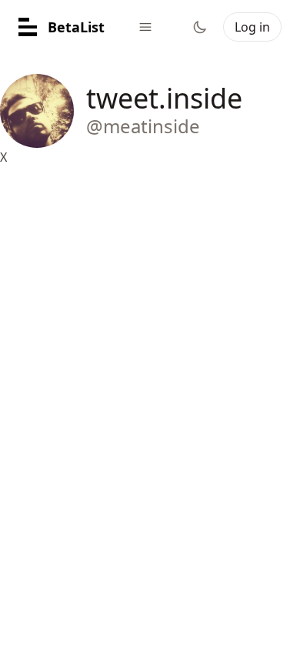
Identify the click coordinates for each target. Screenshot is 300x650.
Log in (252, 26)
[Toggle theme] (200, 27)
